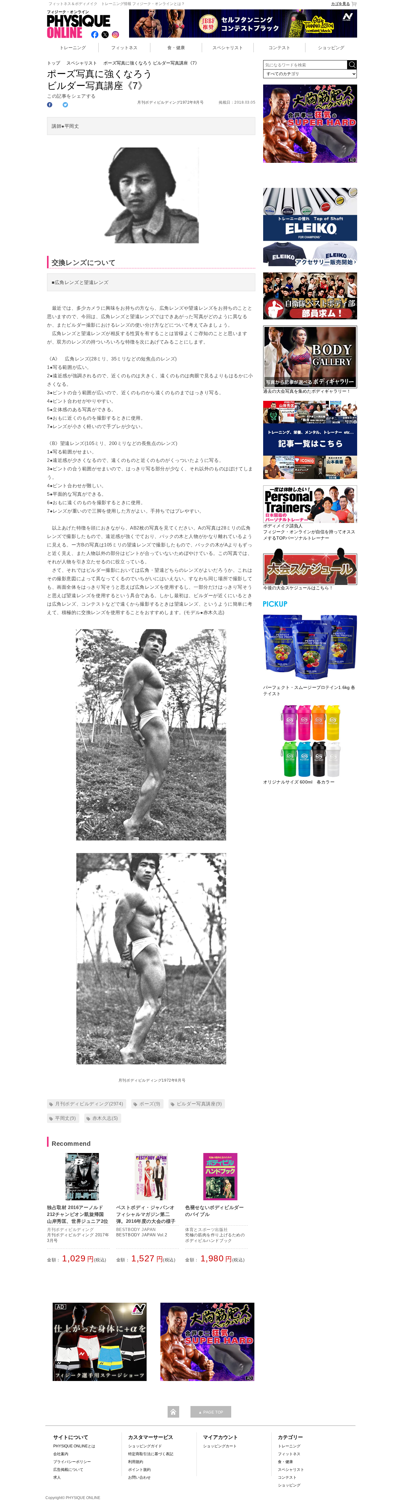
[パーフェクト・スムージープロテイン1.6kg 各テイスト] (310, 646)
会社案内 (60, 1454)
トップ (53, 62)
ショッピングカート (220, 1446)
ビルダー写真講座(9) (199, 1103)
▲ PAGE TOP (210, 1412)
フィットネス (124, 47)
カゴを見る (340, 4)
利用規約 (135, 1462)
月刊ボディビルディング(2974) (89, 1103)
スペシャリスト (227, 47)
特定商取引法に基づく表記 (150, 1454)
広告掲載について (68, 1469)
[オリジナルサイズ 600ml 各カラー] (310, 741)
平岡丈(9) (65, 1118)
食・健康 (176, 47)
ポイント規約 (139, 1469)
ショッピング (331, 47)
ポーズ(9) (149, 1103)
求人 (57, 1477)
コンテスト (279, 47)
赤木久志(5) (105, 1118)
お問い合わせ (139, 1477)
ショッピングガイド (145, 1446)
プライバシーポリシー (72, 1462)
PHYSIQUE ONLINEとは (74, 1446)
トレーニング (73, 47)
